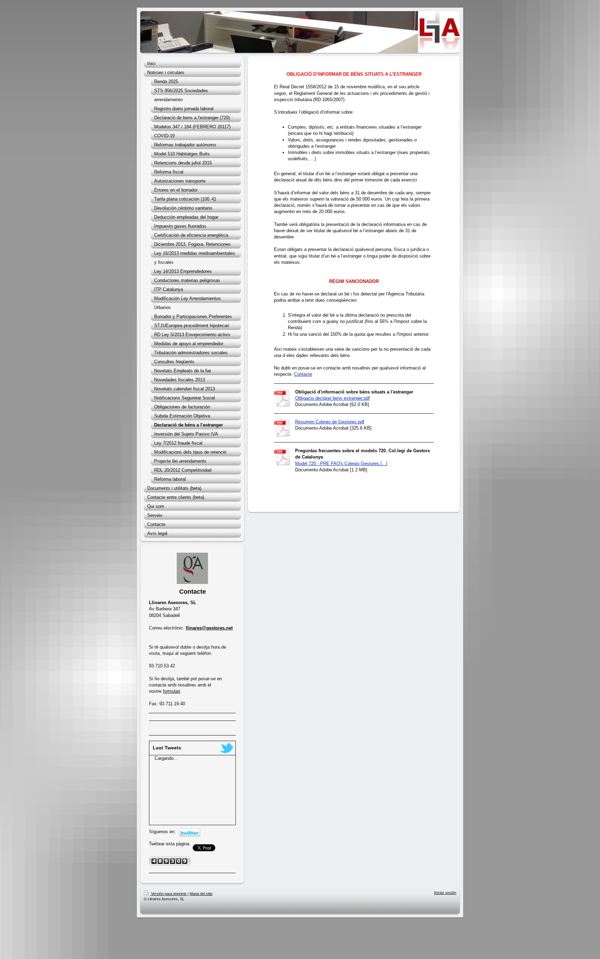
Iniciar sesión (445, 893)
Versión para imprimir (169, 894)
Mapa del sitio (201, 894)
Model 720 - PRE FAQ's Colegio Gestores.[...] (341, 463)
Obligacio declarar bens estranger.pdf (332, 398)
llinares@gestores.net (209, 628)
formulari (171, 691)
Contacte (303, 374)
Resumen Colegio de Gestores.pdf (329, 421)
